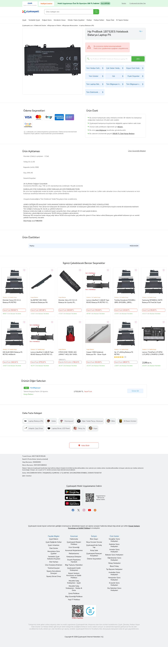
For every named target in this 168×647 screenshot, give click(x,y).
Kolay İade (94, 550)
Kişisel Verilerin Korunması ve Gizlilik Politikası (74, 575)
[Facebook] (73, 510)
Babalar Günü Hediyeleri (114, 555)
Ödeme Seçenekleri (94, 559)
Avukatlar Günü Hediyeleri (114, 573)
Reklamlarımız (74, 553)
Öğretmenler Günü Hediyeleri (114, 559)
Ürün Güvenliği (74, 547)
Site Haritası (53, 562)
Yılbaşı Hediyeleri (114, 563)
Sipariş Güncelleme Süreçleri (54, 572)
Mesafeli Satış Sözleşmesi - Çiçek (74, 582)
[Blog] (95, 510)
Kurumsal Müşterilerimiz (74, 550)
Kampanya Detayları (74, 557)
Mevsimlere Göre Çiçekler (54, 552)
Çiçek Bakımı (53, 539)
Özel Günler (53, 548)
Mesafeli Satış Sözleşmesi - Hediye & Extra (74, 588)
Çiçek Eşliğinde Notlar (54, 542)
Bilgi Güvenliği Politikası (74, 596)
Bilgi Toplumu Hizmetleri (74, 565)
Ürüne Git (135, 391)
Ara (96, 11)
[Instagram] (84, 510)
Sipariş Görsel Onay (53, 576)
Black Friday (114, 566)
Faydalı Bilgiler (53, 536)
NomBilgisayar (35, 388)
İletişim (94, 536)
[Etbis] (77, 612)
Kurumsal (74, 536)
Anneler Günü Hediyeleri (114, 550)
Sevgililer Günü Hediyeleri (114, 540)
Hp (140, 31)
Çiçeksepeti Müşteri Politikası (74, 543)
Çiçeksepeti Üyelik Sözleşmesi (74, 569)
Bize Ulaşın (94, 539)
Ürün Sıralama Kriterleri (53, 565)
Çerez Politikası (73, 593)
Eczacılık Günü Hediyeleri (114, 584)
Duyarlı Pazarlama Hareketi (73, 561)
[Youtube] (89, 510)
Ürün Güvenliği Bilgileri (137, 151)
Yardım (124, 3)
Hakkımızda (74, 539)
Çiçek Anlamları (53, 545)
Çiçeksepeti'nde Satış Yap (137, 3)
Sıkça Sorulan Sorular (94, 542)
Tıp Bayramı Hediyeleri (114, 569)
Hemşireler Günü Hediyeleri (114, 579)
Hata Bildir (85, 445)
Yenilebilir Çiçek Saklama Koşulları (53, 558)
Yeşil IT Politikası (74, 600)
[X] (78, 510)
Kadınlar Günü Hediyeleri (114, 545)
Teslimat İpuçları (54, 568)
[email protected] (42, 459)
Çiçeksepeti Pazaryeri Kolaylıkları (94, 554)
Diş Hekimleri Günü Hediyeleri (114, 589)
